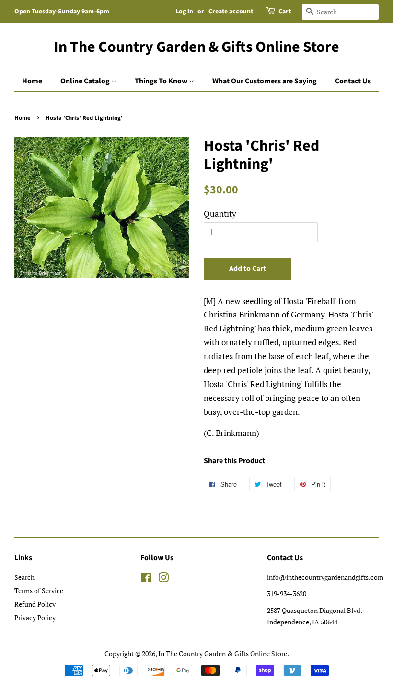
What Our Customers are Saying (264, 81)
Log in (184, 11)
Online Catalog (85, 81)
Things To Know (162, 81)
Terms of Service (38, 590)
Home (32, 81)
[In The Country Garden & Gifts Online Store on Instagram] (163, 579)
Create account (230, 11)
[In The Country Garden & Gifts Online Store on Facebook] (145, 579)
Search (24, 577)
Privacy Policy (35, 617)
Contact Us (353, 81)
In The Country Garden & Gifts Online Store (196, 47)
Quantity (220, 213)
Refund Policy (35, 604)
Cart (284, 11)
